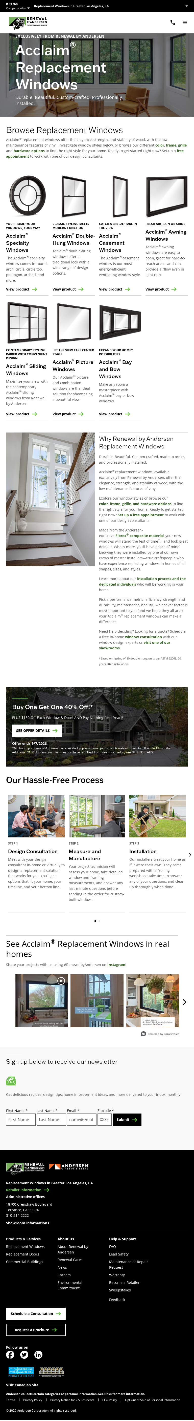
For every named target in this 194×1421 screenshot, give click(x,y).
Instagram (116, 964)
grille (182, 145)
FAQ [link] (112, 1246)
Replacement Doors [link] (22, 1254)
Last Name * (47, 1110)
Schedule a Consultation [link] (32, 1313)
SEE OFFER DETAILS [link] (33, 730)
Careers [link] (64, 1274)
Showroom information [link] (26, 1223)
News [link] (62, 1267)
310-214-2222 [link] (17, 1215)
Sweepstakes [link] (120, 1290)
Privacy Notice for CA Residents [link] (72, 1400)
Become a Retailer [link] (124, 1282)
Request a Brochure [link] (32, 1329)
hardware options (29, 150)
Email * (73, 1110)
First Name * (17, 1110)
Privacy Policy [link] (32, 1400)
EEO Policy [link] (109, 1400)
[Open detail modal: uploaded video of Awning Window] (41, 1000)
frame (171, 145)
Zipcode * (106, 1110)
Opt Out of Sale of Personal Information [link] (152, 1400)
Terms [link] (10, 1400)
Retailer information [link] (23, 1190)
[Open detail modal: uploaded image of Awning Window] (152, 1000)
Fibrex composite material (139, 535)
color (159, 145)
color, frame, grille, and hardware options (135, 503)
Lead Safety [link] (119, 1254)
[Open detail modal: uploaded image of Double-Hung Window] (97, 1000)
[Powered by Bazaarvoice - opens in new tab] (160, 1034)
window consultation (143, 636)
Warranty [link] (117, 1274)
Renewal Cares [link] (70, 1259)
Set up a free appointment (141, 514)
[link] (28, 22)
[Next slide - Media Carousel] (184, 1002)
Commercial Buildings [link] (24, 1261)
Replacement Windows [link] (25, 1246)
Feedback (117, 1299)
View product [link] (17, 289)
